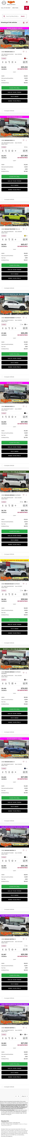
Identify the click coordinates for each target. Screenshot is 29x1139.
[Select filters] (24, 22)
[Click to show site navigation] (26, 8)
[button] (5, 8)
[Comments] (24, 62)
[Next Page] (18, 1096)
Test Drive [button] (14, 96)
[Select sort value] (26, 22)
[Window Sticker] (26, 62)
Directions (15, 8)
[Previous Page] (16, 1096)
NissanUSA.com (8, 1125)
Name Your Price (14, 101)
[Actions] (26, 51)
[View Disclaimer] (15, 62)
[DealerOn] (5, 1121)
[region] (14, 79)
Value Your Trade (14, 92)
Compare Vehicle (9, 111)
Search (23, 16)
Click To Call (14, 88)
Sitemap (2, 1125)
